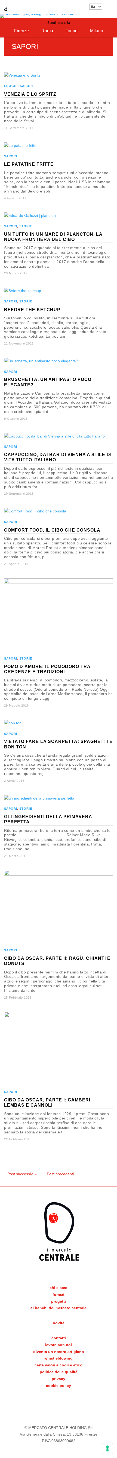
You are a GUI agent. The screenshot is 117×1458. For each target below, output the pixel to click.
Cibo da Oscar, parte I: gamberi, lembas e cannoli (48, 1102)
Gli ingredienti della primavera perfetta (48, 819)
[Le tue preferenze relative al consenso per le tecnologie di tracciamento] (107, 1448)
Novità (58, 1323)
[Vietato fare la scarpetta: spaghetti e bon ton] (12, 723)
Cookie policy (58, 1385)
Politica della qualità (59, 1372)
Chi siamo (58, 1287)
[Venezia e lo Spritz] (22, 75)
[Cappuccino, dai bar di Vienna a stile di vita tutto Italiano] (54, 436)
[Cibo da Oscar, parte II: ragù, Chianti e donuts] (58, 874)
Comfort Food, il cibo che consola (52, 530)
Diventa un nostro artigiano (58, 1351)
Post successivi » (22, 1174)
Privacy (58, 1379)
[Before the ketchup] (22, 290)
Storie (25, 226)
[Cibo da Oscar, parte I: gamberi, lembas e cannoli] (58, 1016)
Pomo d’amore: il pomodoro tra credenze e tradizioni (47, 669)
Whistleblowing (58, 1358)
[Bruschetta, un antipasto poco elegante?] (41, 361)
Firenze (21, 30)
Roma (47, 30)
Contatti (58, 1338)
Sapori (26, 86)
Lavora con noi (58, 1345)
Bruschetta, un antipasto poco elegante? (47, 382)
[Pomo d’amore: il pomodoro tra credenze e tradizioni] (58, 582)
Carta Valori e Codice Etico (58, 1365)
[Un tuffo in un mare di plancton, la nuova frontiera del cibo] (30, 215)
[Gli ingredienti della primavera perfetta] (39, 798)
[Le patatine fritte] (20, 145)
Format (58, 1294)
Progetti (58, 1301)
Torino (72, 30)
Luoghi (11, 86)
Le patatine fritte (29, 164)
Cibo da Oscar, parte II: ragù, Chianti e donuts (57, 961)
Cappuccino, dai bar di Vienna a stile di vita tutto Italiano (58, 457)
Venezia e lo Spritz (30, 94)
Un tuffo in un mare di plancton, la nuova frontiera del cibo (53, 237)
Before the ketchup (32, 309)
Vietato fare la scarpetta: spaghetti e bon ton (58, 744)
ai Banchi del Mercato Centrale (58, 1308)
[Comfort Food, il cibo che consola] (35, 511)
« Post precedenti (59, 1174)
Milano (96, 30)
